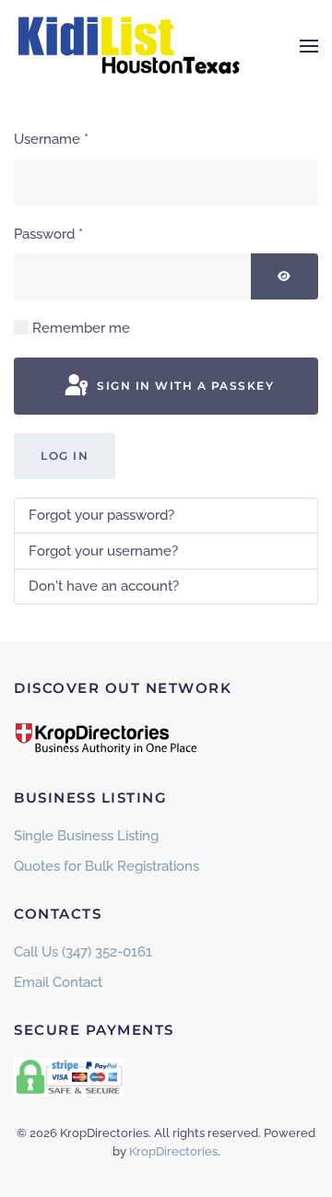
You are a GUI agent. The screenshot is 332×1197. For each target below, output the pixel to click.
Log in (65, 456)
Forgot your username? (103, 551)
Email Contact (58, 982)
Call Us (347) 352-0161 (83, 952)
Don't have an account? (104, 586)
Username (51, 139)
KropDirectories (173, 1151)
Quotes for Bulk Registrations (106, 866)
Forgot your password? (101, 515)
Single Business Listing (86, 835)
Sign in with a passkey (184, 386)
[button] (309, 46)
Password (48, 234)
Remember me (81, 328)
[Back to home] (129, 46)
